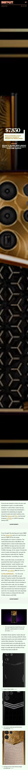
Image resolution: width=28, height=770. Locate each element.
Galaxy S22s (8, 535)
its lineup (9, 518)
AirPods (9, 516)
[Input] (7, 2)
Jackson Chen (4, 6)
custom (12, 570)
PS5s (16, 516)
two (9, 570)
